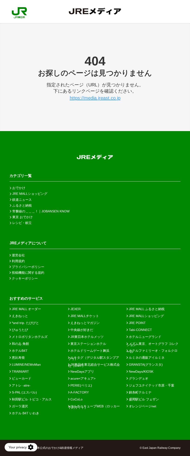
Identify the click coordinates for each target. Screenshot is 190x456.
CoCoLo (76, 399)
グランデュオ (138, 378)
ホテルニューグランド (144, 337)
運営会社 (18, 255)
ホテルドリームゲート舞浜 (89, 350)
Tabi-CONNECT (140, 330)
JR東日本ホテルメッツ (87, 337)
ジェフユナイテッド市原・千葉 (151, 385)
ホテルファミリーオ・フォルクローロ (152, 350)
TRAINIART (20, 371)
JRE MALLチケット (84, 316)
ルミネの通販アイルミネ (146, 357)
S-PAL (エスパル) (24, 392)
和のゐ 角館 (20, 344)
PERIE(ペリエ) (81, 385)
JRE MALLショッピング (146, 316)
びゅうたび (19, 330)
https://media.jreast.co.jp (95, 98)
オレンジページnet (142, 406)
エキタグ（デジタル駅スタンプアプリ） (93, 357)
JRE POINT (137, 323)
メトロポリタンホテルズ (29, 337)
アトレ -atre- (21, 385)
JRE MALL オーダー (26, 309)
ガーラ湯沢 (19, 406)
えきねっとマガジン (85, 323)
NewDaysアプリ (82, 371)
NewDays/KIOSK (140, 371)
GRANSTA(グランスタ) (145, 364)
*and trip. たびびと (25, 323)
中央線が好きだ (81, 330)
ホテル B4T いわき (25, 413)
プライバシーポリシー (27, 267)
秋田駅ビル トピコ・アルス (31, 399)
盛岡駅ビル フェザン (143, 399)
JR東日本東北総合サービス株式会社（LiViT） (94, 364)
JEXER (75, 309)
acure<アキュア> (82, 378)
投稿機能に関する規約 (27, 272)
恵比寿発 (18, 357)
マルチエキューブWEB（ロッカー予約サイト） (94, 406)
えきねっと (19, 316)
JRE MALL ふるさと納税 (146, 309)
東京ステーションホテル (88, 344)
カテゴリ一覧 (21, 176)
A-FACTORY (79, 392)
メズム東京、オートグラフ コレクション (152, 344)
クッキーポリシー (24, 278)
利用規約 (18, 261)
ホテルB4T (19, 350)
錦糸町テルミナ (140, 392)
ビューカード (21, 378)
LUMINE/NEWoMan (26, 364)
